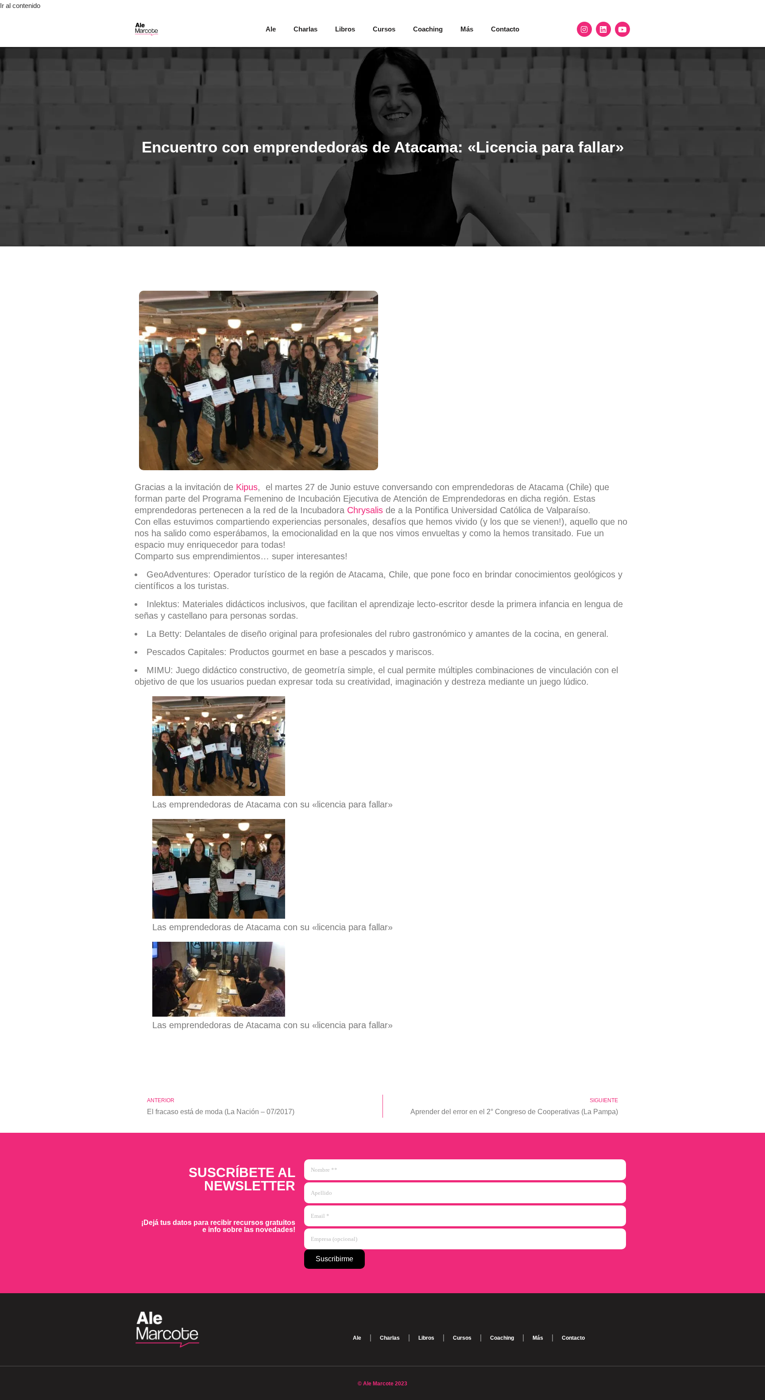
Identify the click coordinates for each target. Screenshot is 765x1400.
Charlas (305, 29)
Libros (345, 29)
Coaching (428, 29)
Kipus (247, 487)
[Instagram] (584, 29)
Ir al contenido (20, 5)
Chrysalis (366, 510)
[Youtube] (622, 29)
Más (466, 29)
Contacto (505, 29)
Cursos (384, 29)
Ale (271, 29)
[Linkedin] (603, 29)
